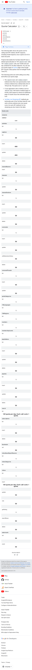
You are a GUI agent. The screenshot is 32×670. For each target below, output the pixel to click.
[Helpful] (11, 23)
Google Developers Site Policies (18, 566)
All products (4, 655)
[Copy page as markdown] (24, 26)
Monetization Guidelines (7, 629)
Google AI (3, 653)
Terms (3, 662)
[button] (16, 46)
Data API (21, 19)
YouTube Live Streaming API (13, 99)
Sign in (28, 2)
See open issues (5, 617)
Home (2, 19)
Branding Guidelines (6, 627)
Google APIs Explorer (6, 600)
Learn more (14, 12)
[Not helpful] (14, 23)
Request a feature (6, 615)
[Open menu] (2, 2)
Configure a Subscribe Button (8, 605)
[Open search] (24, 2)
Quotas (15, 67)
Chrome (3, 645)
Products (8, 19)
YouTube (11, 2)
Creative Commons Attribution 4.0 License (20, 563)
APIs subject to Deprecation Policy (10, 632)
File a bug (3, 612)
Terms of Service (5, 624)
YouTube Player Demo (7, 602)
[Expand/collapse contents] (10, 31)
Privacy (8, 662)
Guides (26, 19)
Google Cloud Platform (7, 650)
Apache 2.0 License (25, 564)
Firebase (3, 648)
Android (3, 642)
